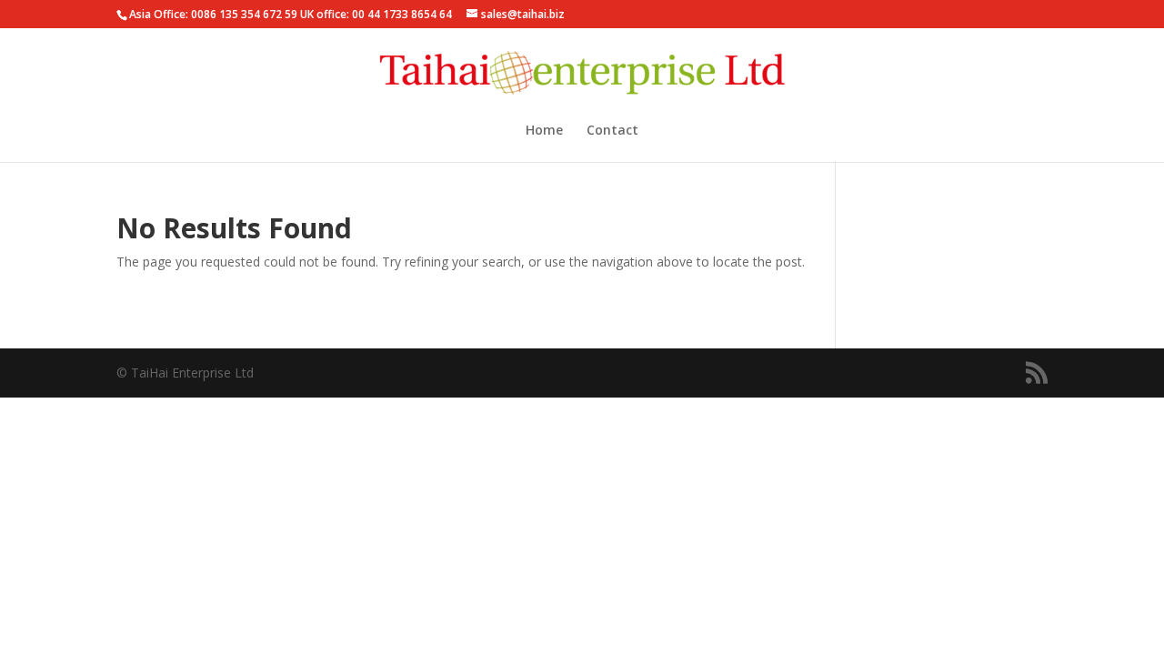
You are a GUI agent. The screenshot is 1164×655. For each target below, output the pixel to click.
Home (544, 131)
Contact (612, 131)
